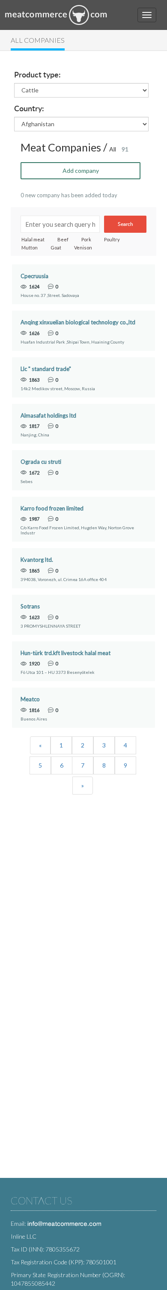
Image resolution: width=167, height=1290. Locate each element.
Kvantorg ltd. (37, 560)
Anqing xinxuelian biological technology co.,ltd (78, 322)
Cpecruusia (34, 276)
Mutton (29, 247)
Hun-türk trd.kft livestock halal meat (65, 653)
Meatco (30, 699)
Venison (83, 247)
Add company (81, 170)
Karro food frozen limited (52, 508)
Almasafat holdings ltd (48, 415)
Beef (63, 239)
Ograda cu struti (41, 462)
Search (125, 224)
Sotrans (30, 606)
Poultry (112, 239)
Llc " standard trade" (46, 369)
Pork (86, 239)
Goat (56, 247)
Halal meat (33, 239)
